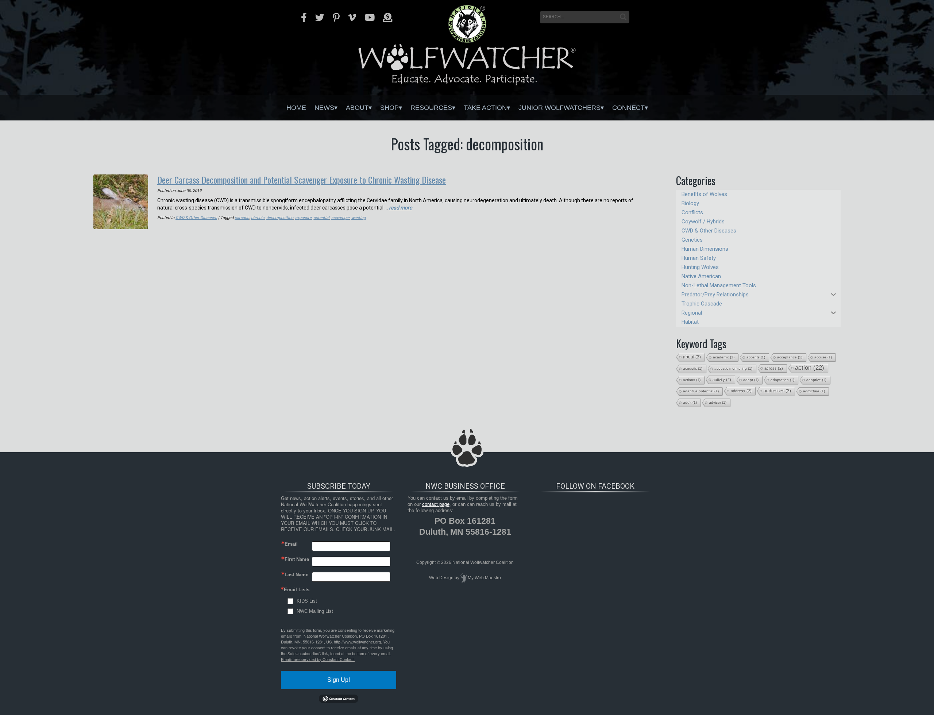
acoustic (692, 368)
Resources (431, 107)
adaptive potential (701, 391)
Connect (628, 107)
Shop (389, 107)
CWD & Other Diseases (196, 217)
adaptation (782, 380)
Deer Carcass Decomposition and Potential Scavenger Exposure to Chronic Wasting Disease (301, 179)
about (692, 357)
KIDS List (307, 601)
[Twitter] (319, 17)
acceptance (789, 357)
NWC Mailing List (315, 611)
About (357, 107)
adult (690, 402)
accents (755, 357)
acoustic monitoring (733, 368)
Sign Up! (338, 680)
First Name (297, 559)
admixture (814, 391)
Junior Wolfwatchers (559, 107)
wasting (358, 217)
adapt (751, 380)
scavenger (340, 217)
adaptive (816, 380)
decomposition (279, 217)
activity (722, 379)
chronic (258, 217)
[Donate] (387, 17)
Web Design (441, 577)
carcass (242, 217)
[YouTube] (369, 17)
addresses (777, 390)
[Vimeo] (352, 17)
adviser (717, 402)
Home (296, 107)
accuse (823, 357)
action (809, 367)
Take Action (485, 107)
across (773, 368)
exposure (303, 217)
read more (400, 208)
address (741, 391)
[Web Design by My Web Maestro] (463, 577)
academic (723, 357)
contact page (435, 504)
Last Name (296, 574)
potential (321, 217)
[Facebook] (304, 17)
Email (291, 544)
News (324, 107)
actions (691, 380)
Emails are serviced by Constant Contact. (318, 659)
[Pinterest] (336, 17)
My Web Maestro (484, 577)
